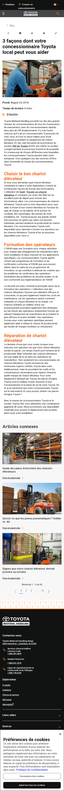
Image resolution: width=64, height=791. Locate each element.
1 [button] (21, 590)
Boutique (10, 4)
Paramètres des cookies (32, 776)
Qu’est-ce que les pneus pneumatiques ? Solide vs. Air (31, 520)
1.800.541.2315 (14, 663)
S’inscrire (12, 114)
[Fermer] (60, 734)
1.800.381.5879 (14, 653)
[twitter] (32, 33)
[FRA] (57, 4)
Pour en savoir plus (11, 478)
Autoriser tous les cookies (32, 785)
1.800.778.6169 (14, 673)
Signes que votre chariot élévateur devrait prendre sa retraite (28, 570)
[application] (32, 456)
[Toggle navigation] (3, 13)
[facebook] (8, 33)
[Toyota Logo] (31, 13)
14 (42, 590)
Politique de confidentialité (32, 769)
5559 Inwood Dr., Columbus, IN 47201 (19, 643)
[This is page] (49, 591)
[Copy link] (56, 33)
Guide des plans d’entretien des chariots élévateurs (27, 470)
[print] (44, 33)
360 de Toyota (20, 146)
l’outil (22, 192)
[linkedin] (20, 33)
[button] (15, 591)
